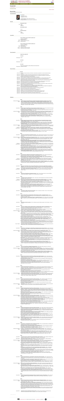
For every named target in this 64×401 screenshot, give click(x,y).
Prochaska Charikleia (29, 120)
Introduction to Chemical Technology (25, 47)
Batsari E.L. (25, 197)
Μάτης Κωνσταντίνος (29, 303)
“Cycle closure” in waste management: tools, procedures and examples (43, 177)
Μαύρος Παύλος (28, 332)
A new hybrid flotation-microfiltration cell (47, 342)
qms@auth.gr (38, 399)
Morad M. (37, 328)
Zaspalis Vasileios (30, 289)
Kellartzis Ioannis (33, 127)
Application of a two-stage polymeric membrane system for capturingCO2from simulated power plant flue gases (37, 125)
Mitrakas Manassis (32, 179)
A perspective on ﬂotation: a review (42, 190)
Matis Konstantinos (32, 190)
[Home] (14, 2)
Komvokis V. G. (35, 271)
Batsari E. (22, 210)
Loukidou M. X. (23, 268)
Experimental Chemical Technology (25, 48)
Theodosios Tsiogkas (40, 122)
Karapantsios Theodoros (33, 268)
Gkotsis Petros (23, 134)
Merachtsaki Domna (29, 140)
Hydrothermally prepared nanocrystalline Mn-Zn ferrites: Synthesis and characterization (34, 290)
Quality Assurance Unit (23, 399)
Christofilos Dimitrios (33, 101)
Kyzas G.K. (22, 246)
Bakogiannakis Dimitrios (45, 289)
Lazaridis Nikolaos (33, 261)
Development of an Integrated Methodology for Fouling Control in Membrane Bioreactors (32, 207)
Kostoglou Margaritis (35, 298)
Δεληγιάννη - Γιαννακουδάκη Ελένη (25, 328)
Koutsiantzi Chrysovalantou (30, 111)
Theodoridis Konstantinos (39, 101)
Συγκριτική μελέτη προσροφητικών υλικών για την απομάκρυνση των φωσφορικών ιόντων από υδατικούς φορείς (36, 329)
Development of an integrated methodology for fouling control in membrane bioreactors (37, 221)
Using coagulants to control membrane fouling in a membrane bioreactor (36, 234)
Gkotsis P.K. (22, 197)
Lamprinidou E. (38, 127)
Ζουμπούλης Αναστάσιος (35, 130)
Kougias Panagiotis (29, 158)
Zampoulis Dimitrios (39, 206)
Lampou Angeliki (34, 120)
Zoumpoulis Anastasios (46, 101)
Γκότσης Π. (22, 241)
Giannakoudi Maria (33, 115)
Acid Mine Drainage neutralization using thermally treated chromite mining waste (35, 115)
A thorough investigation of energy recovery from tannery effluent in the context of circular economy (37, 186)
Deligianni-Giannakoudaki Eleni (33, 246)
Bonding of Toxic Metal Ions (41, 338)
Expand (50, 9)
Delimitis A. (26, 289)
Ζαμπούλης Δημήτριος (45, 241)
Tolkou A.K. (33, 197)
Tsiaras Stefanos (29, 156)
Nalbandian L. (22, 289)
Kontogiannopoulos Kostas (39, 158)
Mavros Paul (39, 271)
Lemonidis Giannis (27, 179)
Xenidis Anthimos (50, 122)
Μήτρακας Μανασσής (39, 241)
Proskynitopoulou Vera (29, 185)
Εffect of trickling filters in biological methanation (33, 159)
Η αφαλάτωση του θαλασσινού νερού (39, 303)
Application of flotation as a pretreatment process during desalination (42, 293)
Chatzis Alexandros (37, 111)
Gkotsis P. (34, 210)
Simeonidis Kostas (49, 149)
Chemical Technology (23, 46)
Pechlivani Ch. (27, 181)
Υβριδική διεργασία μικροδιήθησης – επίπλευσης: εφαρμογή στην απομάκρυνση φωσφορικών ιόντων (35, 352)
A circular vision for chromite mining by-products (47, 130)
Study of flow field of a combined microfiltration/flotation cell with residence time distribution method (37, 369)
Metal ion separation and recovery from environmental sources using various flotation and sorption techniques (37, 262)
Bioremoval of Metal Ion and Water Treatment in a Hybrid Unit (41, 280)
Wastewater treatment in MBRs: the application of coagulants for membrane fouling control (32, 217)
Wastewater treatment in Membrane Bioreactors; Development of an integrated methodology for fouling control (35, 231)
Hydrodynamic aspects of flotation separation (39, 202)
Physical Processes (23, 41)
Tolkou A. (25, 210)
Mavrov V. (32, 314)
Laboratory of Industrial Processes (25, 40)
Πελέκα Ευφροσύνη (23, 130)
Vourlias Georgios (23, 150)
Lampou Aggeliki (34, 140)
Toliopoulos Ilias (29, 154)
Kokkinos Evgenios (28, 115)
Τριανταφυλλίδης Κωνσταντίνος (37, 223)
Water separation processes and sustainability (39, 258)
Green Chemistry (23, 45)
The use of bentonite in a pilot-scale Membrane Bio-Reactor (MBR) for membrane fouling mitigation (37, 182)
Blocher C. (27, 314)
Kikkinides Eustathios (47, 127)
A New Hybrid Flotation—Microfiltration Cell (47, 323)
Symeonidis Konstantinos (45, 120)
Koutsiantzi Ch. (23, 127)
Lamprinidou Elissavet (24, 111)
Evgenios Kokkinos (28, 130)
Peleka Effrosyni (29, 109)
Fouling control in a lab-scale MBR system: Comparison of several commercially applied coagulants (37, 197)
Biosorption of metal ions (47, 268)
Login (53, 0)
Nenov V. (30, 314)
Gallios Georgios (28, 190)
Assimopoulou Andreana (26, 101)
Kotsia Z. (30, 181)
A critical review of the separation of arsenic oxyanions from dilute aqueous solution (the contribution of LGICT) (36, 256)
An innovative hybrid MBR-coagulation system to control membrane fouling (30, 214)
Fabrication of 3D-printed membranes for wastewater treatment (29, 102)
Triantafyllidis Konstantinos (24, 271)
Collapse (53, 9)
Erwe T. (32, 338)
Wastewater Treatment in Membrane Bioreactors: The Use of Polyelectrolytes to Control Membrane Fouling (34, 195)
